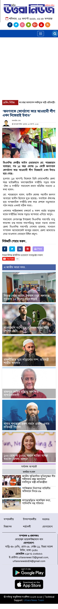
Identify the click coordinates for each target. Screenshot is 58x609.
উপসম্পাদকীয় (29, 519)
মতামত (45, 519)
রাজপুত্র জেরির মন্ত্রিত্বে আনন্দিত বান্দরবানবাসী (21, 393)
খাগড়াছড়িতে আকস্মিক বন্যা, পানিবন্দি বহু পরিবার (36, 502)
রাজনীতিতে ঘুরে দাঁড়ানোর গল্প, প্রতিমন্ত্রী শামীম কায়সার (26, 361)
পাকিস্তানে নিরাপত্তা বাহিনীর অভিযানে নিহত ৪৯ (36, 490)
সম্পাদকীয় (9, 519)
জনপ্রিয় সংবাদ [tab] (29, 471)
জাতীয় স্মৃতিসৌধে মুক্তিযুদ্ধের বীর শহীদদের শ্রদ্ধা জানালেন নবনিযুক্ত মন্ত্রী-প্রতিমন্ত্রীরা (38, 479)
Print (39, 248)
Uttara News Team (34, 600)
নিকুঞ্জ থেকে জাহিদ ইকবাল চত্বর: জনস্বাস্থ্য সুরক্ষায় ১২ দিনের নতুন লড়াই (27, 297)
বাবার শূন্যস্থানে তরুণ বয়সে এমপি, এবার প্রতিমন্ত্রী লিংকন (26, 425)
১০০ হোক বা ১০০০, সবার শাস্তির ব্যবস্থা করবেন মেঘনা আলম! (26, 457)
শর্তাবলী (27, 526)
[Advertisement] (29, 57)
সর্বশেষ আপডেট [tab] (29, 466)
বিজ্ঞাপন (8, 526)
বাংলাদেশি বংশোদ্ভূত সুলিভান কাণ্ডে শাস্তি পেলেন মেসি (26, 329)
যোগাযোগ (47, 526)
